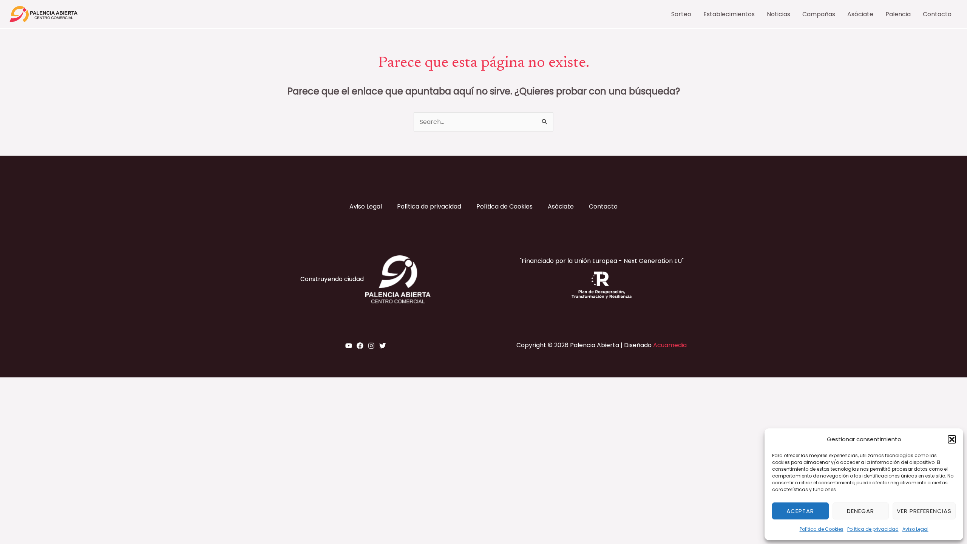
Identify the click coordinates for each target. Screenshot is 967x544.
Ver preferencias (924, 511)
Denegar (860, 511)
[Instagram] (371, 345)
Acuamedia (670, 345)
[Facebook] (360, 345)
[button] (952, 439)
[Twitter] (382, 345)
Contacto (603, 206)
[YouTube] (348, 345)
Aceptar (800, 511)
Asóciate (561, 206)
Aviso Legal (915, 529)
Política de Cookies (821, 529)
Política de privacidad (873, 529)
